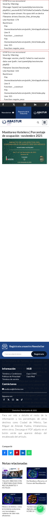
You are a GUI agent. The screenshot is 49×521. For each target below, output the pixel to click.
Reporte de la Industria (23, 112)
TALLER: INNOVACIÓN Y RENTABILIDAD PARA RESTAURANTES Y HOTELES (12, 484)
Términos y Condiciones (12, 374)
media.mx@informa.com (13, 389)
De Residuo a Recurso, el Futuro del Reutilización (37, 482)
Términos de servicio (10, 379)
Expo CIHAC (32, 374)
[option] (24, 244)
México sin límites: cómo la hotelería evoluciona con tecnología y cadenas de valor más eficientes (12, 511)
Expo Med (31, 376)
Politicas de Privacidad (11, 376)
